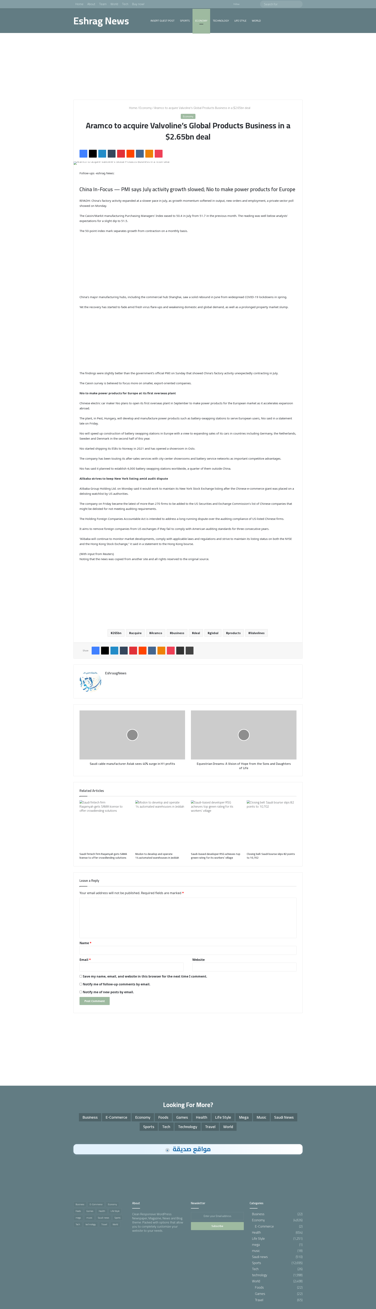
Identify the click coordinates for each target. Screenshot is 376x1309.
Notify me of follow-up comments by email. (116, 984)
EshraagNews (115, 673)
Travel (210, 1126)
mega (244, 1117)
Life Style (240, 20)
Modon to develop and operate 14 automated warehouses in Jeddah (157, 855)
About (91, 4)
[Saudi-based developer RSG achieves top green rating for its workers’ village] (216, 825)
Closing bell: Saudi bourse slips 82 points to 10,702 (271, 855)
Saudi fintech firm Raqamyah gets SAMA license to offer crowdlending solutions (103, 855)
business (178, 633)
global (214, 633)
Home (79, 4)
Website (198, 960)
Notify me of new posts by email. (108, 992)
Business (90, 1117)
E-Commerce (116, 1117)
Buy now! (138, 4)
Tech (125, 4)
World (114, 4)
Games (182, 1117)
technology (221, 20)
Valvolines (257, 633)
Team (103, 4)
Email (85, 960)
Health (201, 1117)
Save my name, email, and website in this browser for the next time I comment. (145, 976)
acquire (136, 633)
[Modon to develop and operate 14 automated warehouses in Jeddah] (160, 825)
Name (85, 943)
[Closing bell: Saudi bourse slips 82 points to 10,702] (272, 825)
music (261, 1117)
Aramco (156, 633)
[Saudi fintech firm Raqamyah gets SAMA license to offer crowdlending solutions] (104, 825)
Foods (163, 1117)
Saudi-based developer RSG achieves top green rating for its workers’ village (215, 855)
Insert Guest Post (162, 20)
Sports (185, 20)
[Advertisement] (188, 66)
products (234, 633)
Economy (201, 20)
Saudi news (284, 1117)
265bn (117, 633)
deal (197, 633)
